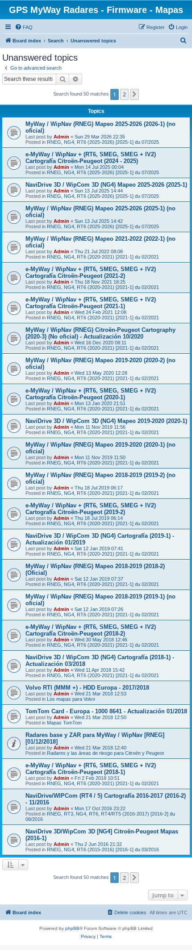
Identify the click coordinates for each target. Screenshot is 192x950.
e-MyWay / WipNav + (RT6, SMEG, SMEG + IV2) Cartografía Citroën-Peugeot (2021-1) (90, 303)
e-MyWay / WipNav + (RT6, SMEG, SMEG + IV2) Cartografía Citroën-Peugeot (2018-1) (90, 768)
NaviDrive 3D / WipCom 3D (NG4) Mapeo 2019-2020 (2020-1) (106, 421)
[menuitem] (24, 27)
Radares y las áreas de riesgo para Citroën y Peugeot (105, 753)
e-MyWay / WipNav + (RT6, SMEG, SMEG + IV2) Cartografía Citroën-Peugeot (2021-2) (90, 272)
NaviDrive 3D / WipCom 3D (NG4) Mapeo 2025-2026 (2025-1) (106, 184)
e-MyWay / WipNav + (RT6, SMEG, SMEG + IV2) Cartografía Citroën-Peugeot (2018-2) (90, 630)
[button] (134, 94)
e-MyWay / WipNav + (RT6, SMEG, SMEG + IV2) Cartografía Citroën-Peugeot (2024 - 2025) (90, 157)
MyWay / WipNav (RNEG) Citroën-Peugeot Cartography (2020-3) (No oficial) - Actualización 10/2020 (100, 333)
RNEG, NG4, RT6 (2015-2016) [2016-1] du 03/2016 (103, 849)
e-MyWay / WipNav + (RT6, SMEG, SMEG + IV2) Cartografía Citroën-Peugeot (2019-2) (90, 508)
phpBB (72, 928)
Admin (61, 136)
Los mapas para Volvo (71, 699)
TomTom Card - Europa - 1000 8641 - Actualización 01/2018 (106, 711)
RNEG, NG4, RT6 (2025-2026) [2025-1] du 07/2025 (103, 142)
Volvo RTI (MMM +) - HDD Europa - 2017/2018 (87, 687)
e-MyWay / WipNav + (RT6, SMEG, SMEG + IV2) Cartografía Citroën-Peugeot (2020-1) (90, 394)
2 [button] (124, 94)
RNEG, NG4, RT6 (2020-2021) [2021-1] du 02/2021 (103, 256)
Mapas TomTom (64, 722)
